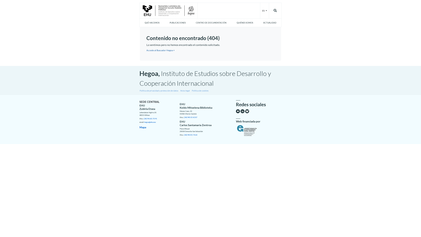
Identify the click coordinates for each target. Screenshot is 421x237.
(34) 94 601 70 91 (150, 119)
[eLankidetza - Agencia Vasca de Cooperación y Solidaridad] (259, 130)
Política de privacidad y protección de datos (159, 90)
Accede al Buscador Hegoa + (160, 50)
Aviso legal (185, 90)
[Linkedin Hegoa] (242, 111)
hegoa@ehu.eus (150, 122)
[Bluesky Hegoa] (247, 111)
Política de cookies (200, 90)
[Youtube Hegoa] (238, 111)
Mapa (142, 127)
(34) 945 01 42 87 (190, 117)
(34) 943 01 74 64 (190, 135)
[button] (152, 23)
